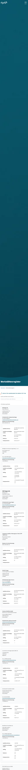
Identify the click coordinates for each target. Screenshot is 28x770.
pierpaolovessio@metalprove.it (8, 458)
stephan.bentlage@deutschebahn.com (10, 419)
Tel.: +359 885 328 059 (6, 658)
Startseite (3, 388)
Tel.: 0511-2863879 (6, 418)
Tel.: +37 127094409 (6, 581)
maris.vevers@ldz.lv (6, 582)
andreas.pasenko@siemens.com (9, 622)
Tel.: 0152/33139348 (6, 503)
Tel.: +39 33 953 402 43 (6, 456)
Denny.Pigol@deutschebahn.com (9, 504)
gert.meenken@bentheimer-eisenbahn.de (11, 735)
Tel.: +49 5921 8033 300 (6, 733)
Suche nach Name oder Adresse (7, 396)
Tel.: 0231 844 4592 (6, 697)
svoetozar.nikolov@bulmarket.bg (9, 660)
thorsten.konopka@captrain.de (8, 698)
